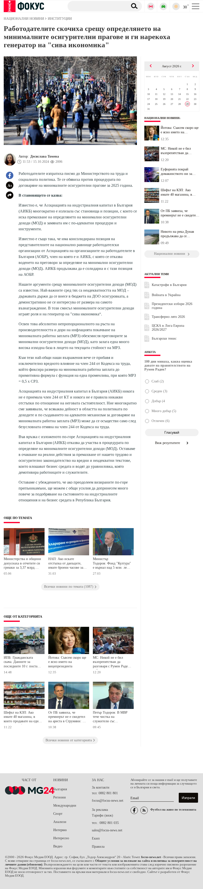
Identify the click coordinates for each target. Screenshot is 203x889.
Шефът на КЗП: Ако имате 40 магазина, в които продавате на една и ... (179, 192)
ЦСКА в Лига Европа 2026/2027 (168, 327)
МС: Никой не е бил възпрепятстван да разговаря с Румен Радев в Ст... (179, 151)
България (60, 789)
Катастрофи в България (169, 285)
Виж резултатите (168, 443)
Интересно (61, 838)
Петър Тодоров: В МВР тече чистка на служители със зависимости (110, 717)
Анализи (59, 822)
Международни (64, 805)
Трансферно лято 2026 (168, 317)
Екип (96, 838)
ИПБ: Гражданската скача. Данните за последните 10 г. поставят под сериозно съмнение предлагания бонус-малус (23, 662)
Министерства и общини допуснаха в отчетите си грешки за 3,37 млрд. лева (22, 564)
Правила (98, 846)
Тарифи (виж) (102, 815)
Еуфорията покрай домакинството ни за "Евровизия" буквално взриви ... (177, 171)
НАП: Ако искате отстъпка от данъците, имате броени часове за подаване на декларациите (65, 564)
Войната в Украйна (166, 295)
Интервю (60, 830)
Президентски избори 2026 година (172, 306)
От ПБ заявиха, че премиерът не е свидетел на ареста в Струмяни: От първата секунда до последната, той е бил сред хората (67, 717)
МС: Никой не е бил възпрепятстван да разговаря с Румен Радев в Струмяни (111, 662)
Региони (59, 797)
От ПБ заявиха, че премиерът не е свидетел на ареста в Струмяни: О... (179, 213)
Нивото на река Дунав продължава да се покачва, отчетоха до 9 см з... (180, 234)
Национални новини (161, 118)
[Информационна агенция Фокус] (134, 810)
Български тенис (164, 338)
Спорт (57, 814)
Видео (57, 846)
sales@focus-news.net (107, 830)
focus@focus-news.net (107, 800)
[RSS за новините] (144, 810)
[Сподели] (9, 195)
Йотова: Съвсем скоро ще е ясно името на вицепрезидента (67, 662)
